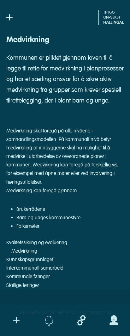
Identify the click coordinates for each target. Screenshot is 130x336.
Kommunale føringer (28, 276)
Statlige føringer (22, 285)
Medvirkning (24, 251)
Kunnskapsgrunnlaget (29, 259)
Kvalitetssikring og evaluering (36, 242)
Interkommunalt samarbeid (34, 268)
